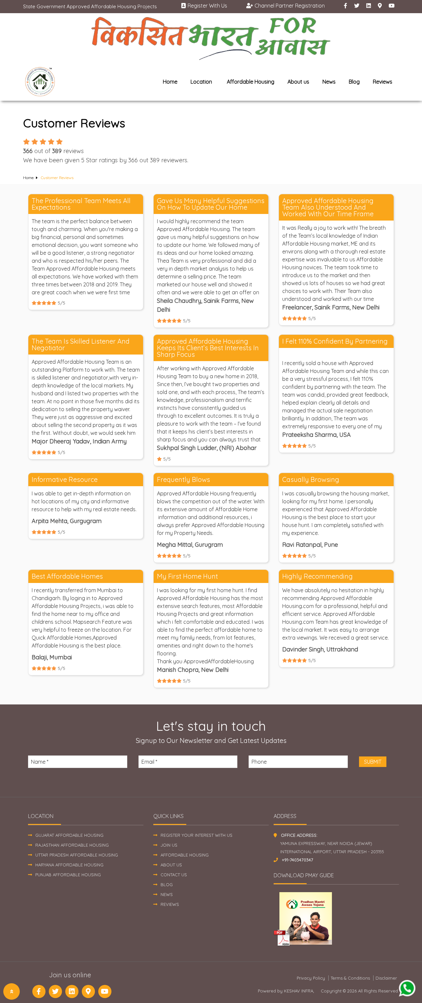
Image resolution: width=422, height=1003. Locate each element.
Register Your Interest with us (196, 835)
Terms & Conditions (350, 978)
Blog (354, 81)
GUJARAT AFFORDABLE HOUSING (69, 835)
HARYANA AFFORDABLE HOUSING (69, 864)
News (329, 81)
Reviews (382, 81)
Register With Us (207, 5)
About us (298, 81)
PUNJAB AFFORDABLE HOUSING (68, 874)
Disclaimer (386, 978)
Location (201, 81)
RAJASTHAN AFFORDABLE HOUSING (72, 845)
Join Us (169, 845)
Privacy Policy (311, 978)
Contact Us (174, 874)
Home (170, 81)
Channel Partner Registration (290, 5)
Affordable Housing (250, 81)
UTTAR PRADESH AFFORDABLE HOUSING (76, 855)
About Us (171, 864)
